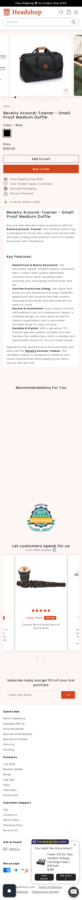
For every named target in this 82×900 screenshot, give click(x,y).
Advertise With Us (14, 723)
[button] (38, 659)
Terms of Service (50, 887)
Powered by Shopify (45, 892)
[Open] (9, 890)
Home (6, 106)
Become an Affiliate (15, 739)
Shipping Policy (13, 825)
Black (7, 133)
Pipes (6, 784)
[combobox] (41, 22)
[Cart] (68, 12)
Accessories (10, 795)
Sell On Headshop (14, 718)
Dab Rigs (9, 779)
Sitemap (22, 892)
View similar (44, 877)
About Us (9, 744)
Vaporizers (10, 790)
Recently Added (13, 769)
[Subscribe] (68, 695)
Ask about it (66, 877)
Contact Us (10, 814)
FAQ (5, 809)
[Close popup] (75, 845)
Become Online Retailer (17, 734)
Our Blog (8, 749)
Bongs (7, 774)
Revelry (30, 351)
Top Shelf (9, 764)
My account (10, 830)
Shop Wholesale (13, 729)
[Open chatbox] (73, 892)
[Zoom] (66, 90)
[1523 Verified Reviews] (41, 533)
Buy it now (41, 169)
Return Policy (11, 820)
